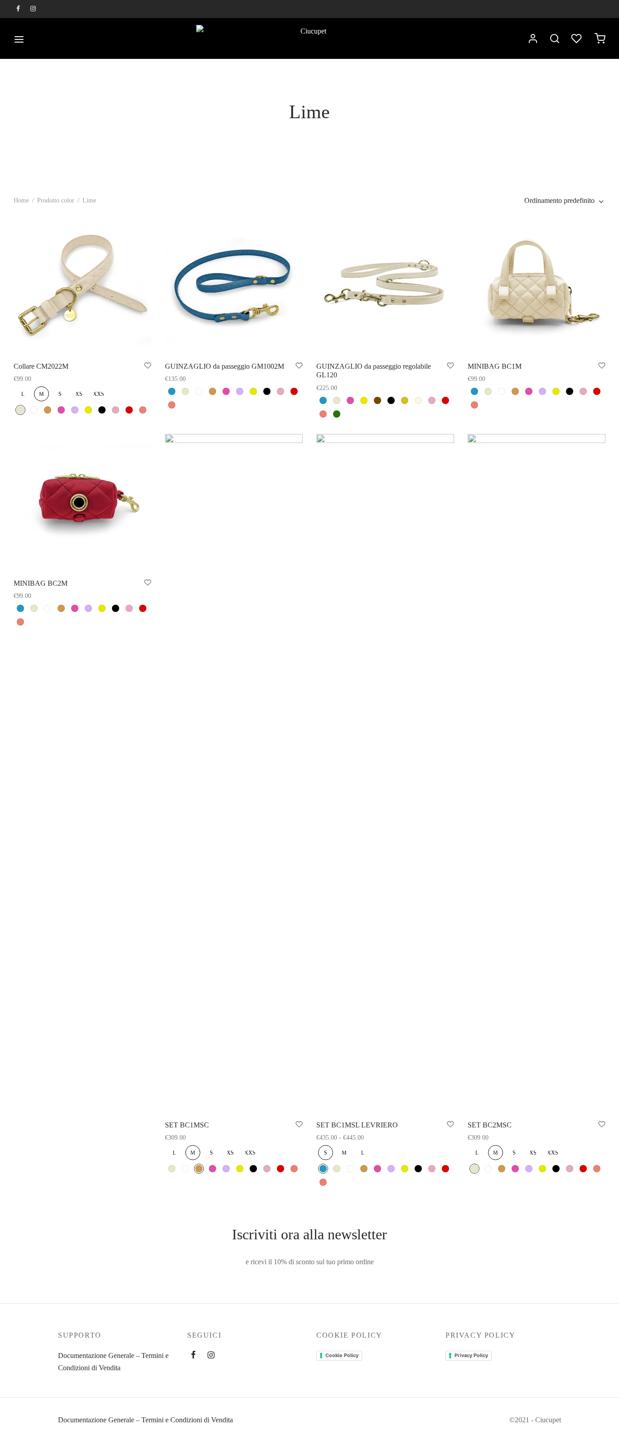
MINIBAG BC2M (41, 583)
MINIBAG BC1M (495, 366)
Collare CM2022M (41, 366)
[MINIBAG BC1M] (536, 286)
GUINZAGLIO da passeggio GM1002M (224, 366)
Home (21, 200)
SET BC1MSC (187, 1125)
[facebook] (18, 9)
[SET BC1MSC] (234, 773)
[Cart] (600, 38)
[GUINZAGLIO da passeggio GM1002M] (234, 286)
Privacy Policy (471, 1355)
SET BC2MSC (490, 1125)
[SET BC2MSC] (536, 773)
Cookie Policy (341, 1355)
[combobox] (564, 200)
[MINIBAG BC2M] (82, 503)
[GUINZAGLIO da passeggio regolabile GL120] (385, 286)
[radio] (22, 393)
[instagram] (33, 9)
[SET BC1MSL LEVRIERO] (385, 773)
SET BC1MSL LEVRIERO (357, 1125)
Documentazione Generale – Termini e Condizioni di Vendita (113, 1362)
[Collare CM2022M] (82, 286)
